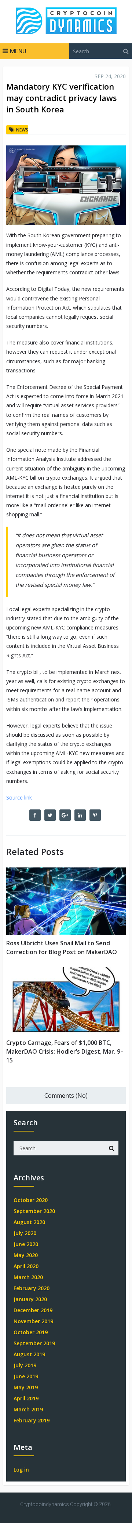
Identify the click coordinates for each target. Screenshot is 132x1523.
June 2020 (26, 1244)
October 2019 (31, 1332)
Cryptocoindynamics (44, 1504)
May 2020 (26, 1255)
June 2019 (26, 1376)
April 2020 (26, 1266)
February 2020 (32, 1288)
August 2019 (29, 1354)
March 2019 (28, 1409)
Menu (18, 51)
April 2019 (26, 1398)
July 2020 (25, 1233)
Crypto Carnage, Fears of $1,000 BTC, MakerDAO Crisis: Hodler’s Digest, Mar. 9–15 (65, 1051)
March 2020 (28, 1277)
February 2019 (32, 1420)
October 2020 (31, 1200)
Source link (19, 797)
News (22, 130)
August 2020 (29, 1222)
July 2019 (25, 1365)
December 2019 (33, 1310)
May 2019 (26, 1387)
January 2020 (30, 1299)
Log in (21, 1469)
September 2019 (34, 1343)
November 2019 (33, 1321)
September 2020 (34, 1211)
